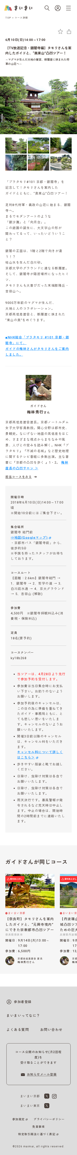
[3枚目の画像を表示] (61, 146)
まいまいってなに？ (23, 1016)
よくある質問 (17, 1030)
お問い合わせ (51, 1030)
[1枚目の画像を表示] (16, 146)
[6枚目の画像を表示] (61, 163)
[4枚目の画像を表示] (16, 163)
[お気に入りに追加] (60, 31)
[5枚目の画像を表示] (38, 163)
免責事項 (38, 1126)
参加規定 (18, 1119)
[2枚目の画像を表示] (38, 146)
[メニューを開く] (68, 8)
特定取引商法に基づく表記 (36, 1134)
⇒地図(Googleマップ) (29, 538)
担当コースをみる (18, 477)
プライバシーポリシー (49, 1119)
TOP (8, 17)
